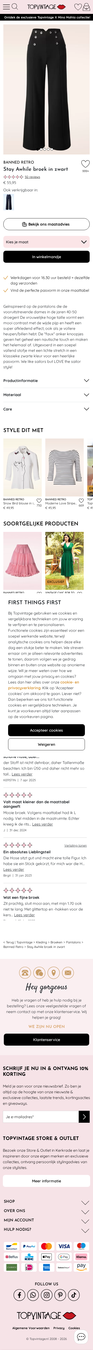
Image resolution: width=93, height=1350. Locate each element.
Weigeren (46, 744)
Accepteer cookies (46, 730)
